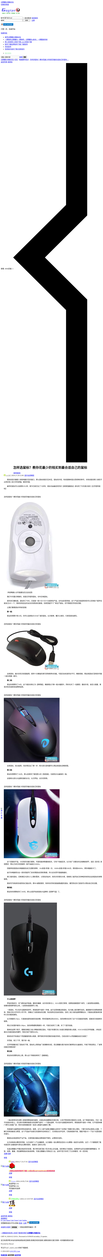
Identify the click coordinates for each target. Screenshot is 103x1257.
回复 (9, 1154)
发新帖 (10, 62)
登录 (20, 1223)
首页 (13, 37)
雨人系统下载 (15, 1233)
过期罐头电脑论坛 (7, 2)
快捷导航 (4, 33)
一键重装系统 (5, 1233)
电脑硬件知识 (24, 59)
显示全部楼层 (29, 475)
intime (13, 1162)
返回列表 (4, 62)
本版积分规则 (5, 1227)
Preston (13, 1181)
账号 (2, 18)
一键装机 (26, 39)
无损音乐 (15, 49)
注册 (33, 20)
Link (12, 1220)
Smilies (24, 1220)
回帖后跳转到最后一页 (28, 1227)
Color (4, 1220)
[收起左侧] (50, 462)
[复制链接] (17, 473)
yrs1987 (8, 475)
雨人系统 (18, 42)
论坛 (16, 59)
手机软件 (8, 47)
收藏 (5, 1154)
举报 (5, 1158)
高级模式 (4, 1218)
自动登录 (28, 18)
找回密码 (34, 18)
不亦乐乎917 (15, 1199)
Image (8, 1220)
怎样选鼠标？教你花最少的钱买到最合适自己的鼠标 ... (49, 59)
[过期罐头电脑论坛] (11, 13)
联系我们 (24, 1233)
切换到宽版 (5, 4)
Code (20, 1220)
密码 (2, 20)
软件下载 (16, 44)
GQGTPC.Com (15, 1251)
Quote (16, 1220)
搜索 (21, 57)
